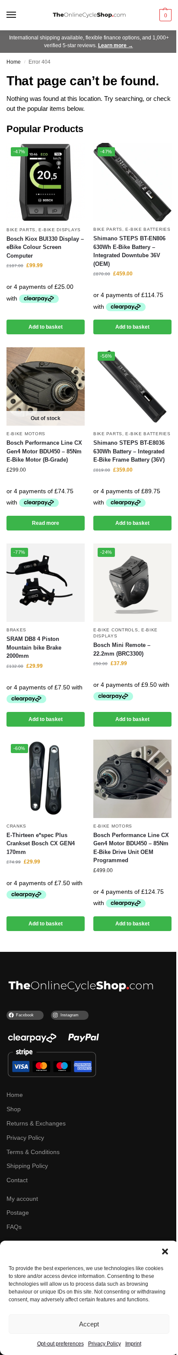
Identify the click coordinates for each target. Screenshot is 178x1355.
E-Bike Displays (59, 229)
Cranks (16, 826)
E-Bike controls (115, 629)
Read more (45, 523)
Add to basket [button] (46, 327)
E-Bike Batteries (147, 229)
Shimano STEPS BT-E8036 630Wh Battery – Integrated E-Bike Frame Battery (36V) (129, 451)
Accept (89, 1324)
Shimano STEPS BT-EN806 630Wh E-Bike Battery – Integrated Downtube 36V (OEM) (129, 251)
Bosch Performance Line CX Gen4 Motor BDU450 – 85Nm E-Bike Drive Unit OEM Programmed (131, 848)
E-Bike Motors (25, 433)
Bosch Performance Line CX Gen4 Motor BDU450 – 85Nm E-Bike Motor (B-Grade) (44, 451)
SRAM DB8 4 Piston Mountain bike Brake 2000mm (33, 647)
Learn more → (115, 45)
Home (13, 62)
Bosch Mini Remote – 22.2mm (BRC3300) (121, 649)
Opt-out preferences (60, 1344)
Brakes (16, 629)
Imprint (133, 1344)
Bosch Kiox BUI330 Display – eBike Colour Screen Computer (45, 247)
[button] (165, 1251)
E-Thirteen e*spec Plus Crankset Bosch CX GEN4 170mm (40, 843)
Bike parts (20, 229)
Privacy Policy (104, 1344)
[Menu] (19, 15)
